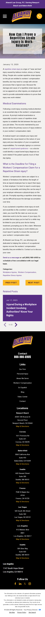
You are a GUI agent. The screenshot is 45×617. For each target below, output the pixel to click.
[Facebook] (15, 584)
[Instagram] (29, 584)
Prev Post (11, 283)
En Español (22, 388)
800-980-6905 (22, 357)
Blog (22, 392)
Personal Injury (22, 374)
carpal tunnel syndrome (19, 148)
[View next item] (16, 325)
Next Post (34, 283)
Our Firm (22, 369)
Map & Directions (22, 426)
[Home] (22, 16)
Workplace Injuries (10, 272)
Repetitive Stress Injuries (12, 275)
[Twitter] (25, 584)
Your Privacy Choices (31, 610)
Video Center (22, 397)
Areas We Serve (22, 378)
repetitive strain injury (12, 69)
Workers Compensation (27, 272)
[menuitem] (12, 612)
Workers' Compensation (22, 383)
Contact (23, 401)
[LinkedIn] (20, 584)
